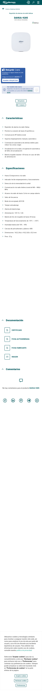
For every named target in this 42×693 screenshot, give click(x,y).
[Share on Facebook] (5, 401)
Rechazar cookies (21, 681)
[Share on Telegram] (29, 401)
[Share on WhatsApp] (37, 401)
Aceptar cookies (21, 676)
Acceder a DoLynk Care (10, 80)
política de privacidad (24, 650)
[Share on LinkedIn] (13, 401)
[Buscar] (33, 2)
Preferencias (21, 685)
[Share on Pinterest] (21, 401)
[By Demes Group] (9, 2)
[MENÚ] (38, 2)
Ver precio (21, 101)
